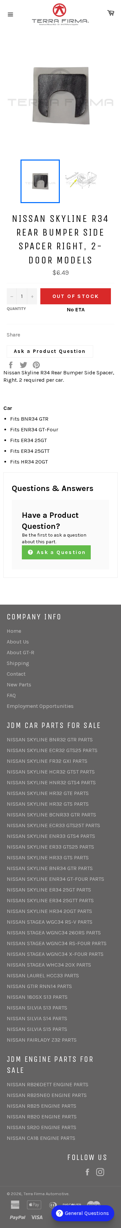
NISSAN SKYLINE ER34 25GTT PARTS (50, 900)
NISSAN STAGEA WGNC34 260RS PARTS (54, 932)
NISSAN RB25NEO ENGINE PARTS (47, 1095)
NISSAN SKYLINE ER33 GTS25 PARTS (50, 847)
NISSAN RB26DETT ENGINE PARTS (47, 1084)
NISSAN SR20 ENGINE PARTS (41, 1127)
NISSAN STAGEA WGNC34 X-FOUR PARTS (55, 954)
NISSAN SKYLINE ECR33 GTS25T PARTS (53, 825)
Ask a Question (60, 552)
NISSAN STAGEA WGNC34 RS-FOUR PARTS (57, 943)
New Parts (19, 684)
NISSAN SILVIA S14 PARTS (37, 1018)
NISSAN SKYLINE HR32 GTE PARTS (48, 793)
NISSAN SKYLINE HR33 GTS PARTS (48, 857)
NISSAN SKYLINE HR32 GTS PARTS (48, 804)
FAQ (11, 695)
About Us (18, 641)
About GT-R (20, 652)
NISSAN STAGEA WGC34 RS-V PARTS (49, 922)
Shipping (18, 663)
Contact (16, 674)
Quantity (16, 308)
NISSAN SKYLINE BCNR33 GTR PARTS (51, 814)
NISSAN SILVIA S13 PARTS (37, 1007)
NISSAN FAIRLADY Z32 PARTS (42, 1040)
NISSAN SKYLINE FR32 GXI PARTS (47, 761)
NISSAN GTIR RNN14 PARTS (39, 986)
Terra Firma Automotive (46, 1193)
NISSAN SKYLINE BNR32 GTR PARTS (50, 739)
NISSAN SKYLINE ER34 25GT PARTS (49, 889)
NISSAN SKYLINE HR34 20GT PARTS (49, 911)
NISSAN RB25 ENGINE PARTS (41, 1106)
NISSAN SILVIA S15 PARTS (37, 1029)
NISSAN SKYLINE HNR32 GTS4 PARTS (51, 782)
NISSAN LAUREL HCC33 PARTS (43, 975)
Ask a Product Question (50, 351)
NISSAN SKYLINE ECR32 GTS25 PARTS (52, 750)
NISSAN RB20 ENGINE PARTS (42, 1116)
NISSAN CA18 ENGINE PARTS (41, 1138)
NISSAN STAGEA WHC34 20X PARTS (49, 965)
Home (14, 631)
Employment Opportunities (40, 706)
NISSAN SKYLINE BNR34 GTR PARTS (50, 868)
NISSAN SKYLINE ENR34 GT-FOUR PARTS (55, 879)
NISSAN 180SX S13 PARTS (37, 997)
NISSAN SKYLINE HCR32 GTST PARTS (51, 772)
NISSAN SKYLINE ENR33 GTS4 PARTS (51, 836)
